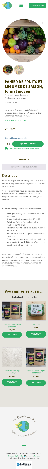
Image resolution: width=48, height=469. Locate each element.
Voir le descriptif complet (16, 120)
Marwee (36, 456)
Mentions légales (13, 456)
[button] (42, 23)
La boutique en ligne (37, 5)
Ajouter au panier (28, 144)
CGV (21, 456)
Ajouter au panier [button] (36, 334)
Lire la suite (12, 335)
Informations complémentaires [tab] (24, 167)
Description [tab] (24, 160)
